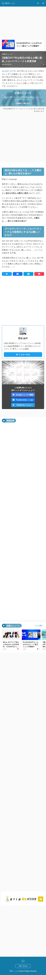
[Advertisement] (23, 137)
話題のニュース (7, 54)
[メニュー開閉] (43, 3)
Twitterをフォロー (24, 405)
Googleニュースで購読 (24, 394)
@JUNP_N (7, 71)
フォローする (24, 354)
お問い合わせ (23, 966)
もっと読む (39, 625)
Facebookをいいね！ (24, 399)
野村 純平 (23, 338)
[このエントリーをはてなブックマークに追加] (28, 274)
